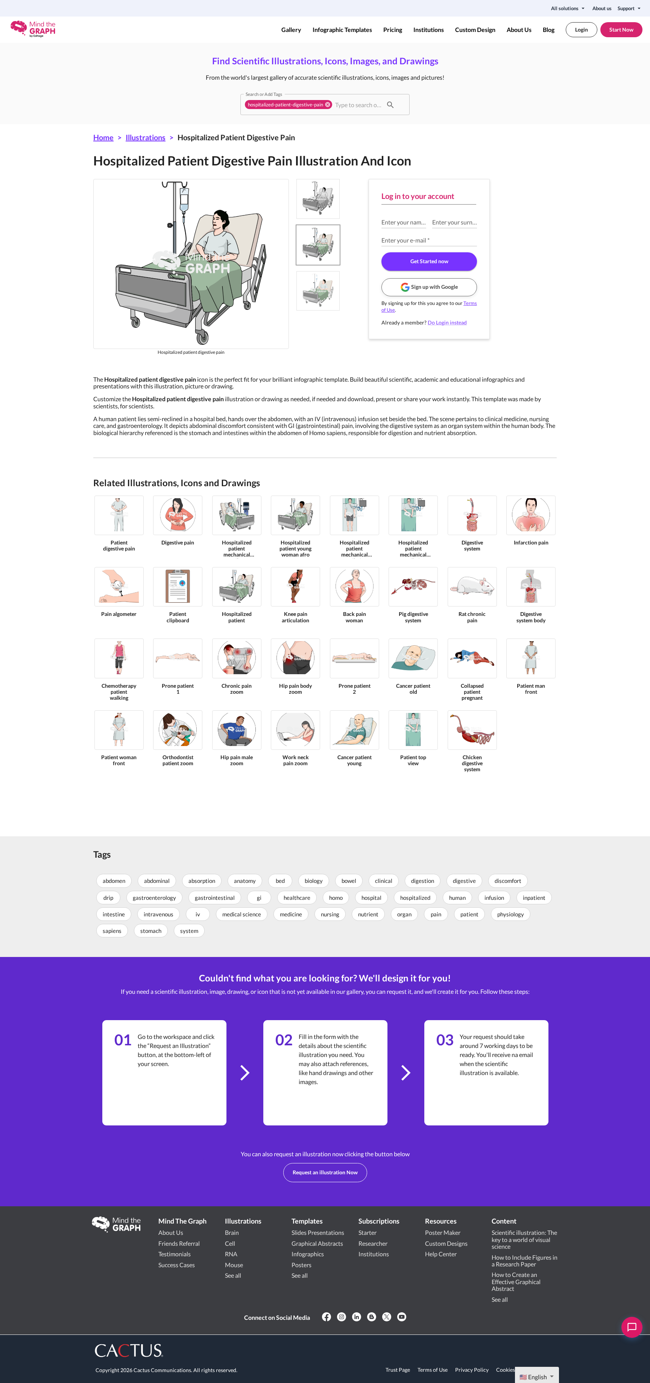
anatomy (245, 880)
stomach (150, 930)
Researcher (372, 1243)
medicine (291, 914)
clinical (383, 880)
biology (314, 880)
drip (108, 897)
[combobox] (358, 104)
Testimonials (174, 1253)
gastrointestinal (215, 897)
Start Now (621, 29)
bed (280, 880)
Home (103, 137)
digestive (464, 880)
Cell (230, 1243)
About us (602, 8)
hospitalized (415, 897)
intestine (114, 914)
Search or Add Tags (264, 94)
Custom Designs (446, 1243)
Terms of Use (433, 1369)
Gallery (291, 29)
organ (404, 914)
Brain (232, 1232)
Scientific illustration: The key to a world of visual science (524, 1239)
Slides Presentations (318, 1232)
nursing (330, 914)
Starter (367, 1232)
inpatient (534, 897)
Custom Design (475, 29)
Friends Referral (179, 1243)
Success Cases (176, 1264)
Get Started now (429, 261)
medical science (241, 914)
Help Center (441, 1253)
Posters (301, 1264)
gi (259, 897)
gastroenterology (154, 897)
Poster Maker (442, 1232)
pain (436, 914)
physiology (510, 914)
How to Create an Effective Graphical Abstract (516, 1281)
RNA (231, 1253)
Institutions (428, 29)
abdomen (114, 880)
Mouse (234, 1264)
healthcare (297, 897)
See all (233, 1275)
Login (581, 29)
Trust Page (398, 1369)
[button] (288, 104)
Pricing (392, 29)
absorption (201, 880)
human (457, 897)
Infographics (308, 1253)
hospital (371, 897)
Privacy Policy (472, 1369)
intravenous (158, 914)
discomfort (508, 880)
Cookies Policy (513, 1369)
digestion (422, 880)
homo (336, 897)
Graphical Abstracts (317, 1243)
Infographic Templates (342, 29)
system (189, 930)
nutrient (368, 914)
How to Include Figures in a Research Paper (524, 1261)
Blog (548, 29)
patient (469, 914)
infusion (494, 897)
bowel (349, 880)
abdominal (157, 880)
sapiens (112, 930)
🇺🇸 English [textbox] (533, 1376)
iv (198, 914)
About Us (519, 29)
